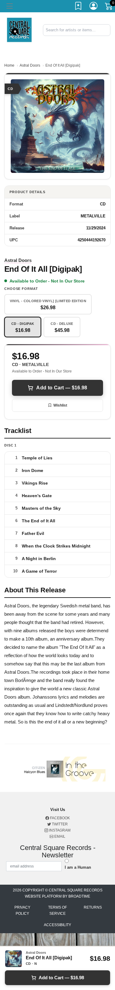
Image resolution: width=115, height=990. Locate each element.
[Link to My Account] (94, 7)
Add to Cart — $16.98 (61, 387)
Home (9, 65)
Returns (93, 907)
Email (59, 836)
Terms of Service (57, 910)
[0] (109, 7)
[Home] (19, 29)
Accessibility (57, 925)
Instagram (59, 830)
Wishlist (60, 405)
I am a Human (78, 867)
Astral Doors (30, 65)
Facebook (59, 818)
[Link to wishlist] (78, 7)
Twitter (59, 824)
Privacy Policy (22, 910)
